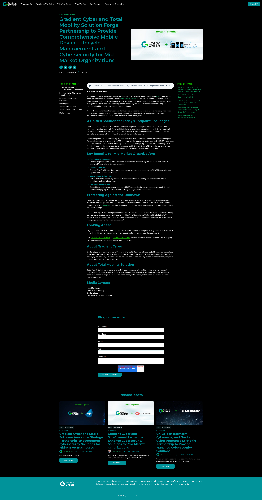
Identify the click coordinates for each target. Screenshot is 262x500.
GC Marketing (68, 451)
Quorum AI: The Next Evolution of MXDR (186, 96)
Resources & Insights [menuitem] (114, 4)
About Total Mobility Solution (70, 110)
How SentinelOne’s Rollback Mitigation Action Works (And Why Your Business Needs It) (189, 89)
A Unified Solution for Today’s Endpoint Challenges (71, 88)
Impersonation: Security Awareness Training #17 (187, 116)
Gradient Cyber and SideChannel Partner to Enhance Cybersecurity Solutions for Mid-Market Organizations (126, 440)
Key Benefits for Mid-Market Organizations (70, 94)
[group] (130, 86)
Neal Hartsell (116, 451)
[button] (90, 86)
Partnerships (69, 14)
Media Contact (64, 113)
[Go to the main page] (9, 4)
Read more (68, 460)
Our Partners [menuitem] (96, 4)
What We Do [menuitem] (26, 4)
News (61, 14)
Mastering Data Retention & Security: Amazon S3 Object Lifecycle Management (189, 110)
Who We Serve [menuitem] (64, 4)
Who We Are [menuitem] (80, 4)
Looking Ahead (65, 103)
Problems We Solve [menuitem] (45, 4)
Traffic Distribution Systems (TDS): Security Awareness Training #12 (189, 102)
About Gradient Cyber (67, 107)
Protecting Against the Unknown (68, 99)
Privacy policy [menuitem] (140, 496)
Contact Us (253, 4)
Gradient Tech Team (167, 455)
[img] (166, 85)
